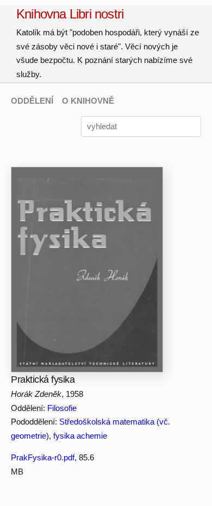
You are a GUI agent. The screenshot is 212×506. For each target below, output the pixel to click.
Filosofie (62, 408)
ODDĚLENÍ (32, 100)
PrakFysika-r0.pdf (42, 457)
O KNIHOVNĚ (88, 100)
